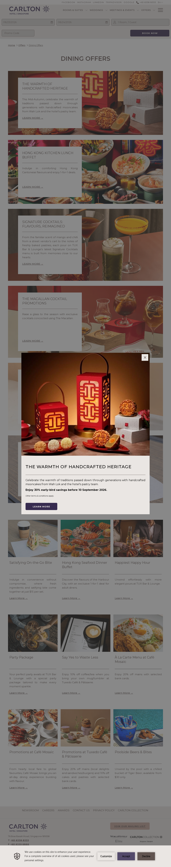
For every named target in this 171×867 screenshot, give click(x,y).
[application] (85, 856)
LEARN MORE (41, 506)
